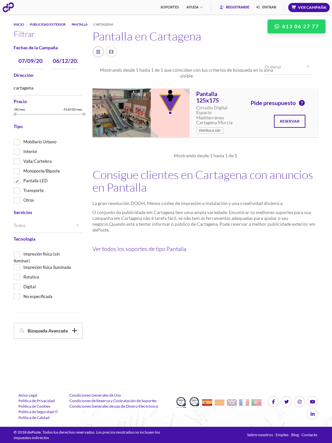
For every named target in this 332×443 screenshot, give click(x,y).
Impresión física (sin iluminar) (37, 257)
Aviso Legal (27, 395)
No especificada (38, 296)
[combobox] (48, 225)
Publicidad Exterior (48, 24)
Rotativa (31, 277)
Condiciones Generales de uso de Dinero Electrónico (113, 406)
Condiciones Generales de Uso (95, 395)
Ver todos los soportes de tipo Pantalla (139, 248)
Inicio (19, 24)
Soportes (169, 7)
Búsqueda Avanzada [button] (48, 330)
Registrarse (237, 7)
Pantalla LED (35, 180)
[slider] (15, 114)
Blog (295, 434)
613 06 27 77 (299, 26)
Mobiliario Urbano (39, 141)
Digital (29, 286)
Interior (30, 151)
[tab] (48, 330)
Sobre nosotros (260, 434)
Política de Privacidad (36, 400)
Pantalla (80, 24)
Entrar (269, 7)
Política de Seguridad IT (38, 411)
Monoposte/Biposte (41, 171)
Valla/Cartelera (37, 161)
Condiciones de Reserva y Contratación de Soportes (113, 400)
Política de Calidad (34, 417)
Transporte (33, 190)
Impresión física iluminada (47, 267)
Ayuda (192, 7)
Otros (28, 200)
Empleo (282, 434)
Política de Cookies (34, 406)
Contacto (309, 434)
